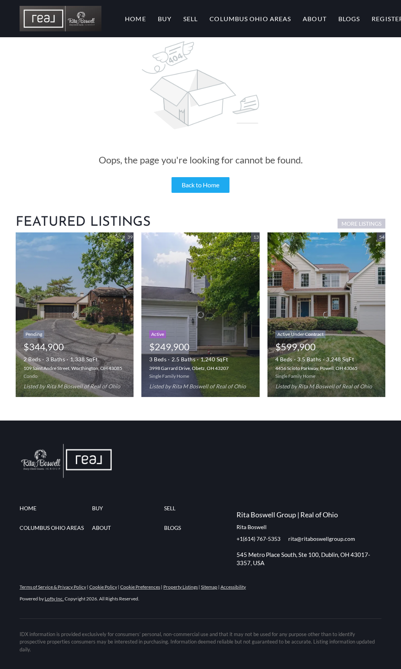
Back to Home (200, 185)
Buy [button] (165, 18)
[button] (60, 18)
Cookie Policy (103, 587)
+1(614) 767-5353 (258, 538)
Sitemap (209, 587)
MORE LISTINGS (361, 223)
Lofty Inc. (54, 599)
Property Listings (180, 587)
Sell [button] (190, 18)
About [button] (315, 18)
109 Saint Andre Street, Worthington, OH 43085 (72, 368)
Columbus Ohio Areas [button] (250, 18)
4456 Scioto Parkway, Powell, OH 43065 (316, 368)
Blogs (349, 18)
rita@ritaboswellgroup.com (321, 538)
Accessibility (233, 587)
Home (135, 18)
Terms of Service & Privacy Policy (53, 587)
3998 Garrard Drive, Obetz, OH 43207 (189, 368)
